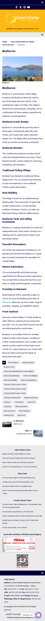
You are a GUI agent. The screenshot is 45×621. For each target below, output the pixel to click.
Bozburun (7, 402)
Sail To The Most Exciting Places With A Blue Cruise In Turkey (20, 492)
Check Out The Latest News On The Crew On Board (19, 466)
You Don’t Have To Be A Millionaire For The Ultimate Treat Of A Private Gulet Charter (21, 506)
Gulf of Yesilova (13, 362)
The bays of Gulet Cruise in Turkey (15, 384)
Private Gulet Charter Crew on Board (14, 527)
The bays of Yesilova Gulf (12, 397)
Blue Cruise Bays (24, 411)
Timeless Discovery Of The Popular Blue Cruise (18, 482)
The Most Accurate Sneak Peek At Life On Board (18, 458)
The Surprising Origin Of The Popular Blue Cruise (18, 477)
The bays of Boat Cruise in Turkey (15, 389)
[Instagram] (24, 7)
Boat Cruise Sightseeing (11, 375)
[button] (41, 2)
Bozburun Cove (9, 367)
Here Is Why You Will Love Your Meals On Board (18, 462)
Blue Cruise (21, 415)
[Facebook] (16, 7)
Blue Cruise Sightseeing (28, 380)
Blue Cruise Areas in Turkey (22, 42)
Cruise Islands (19, 402)
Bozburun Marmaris (30, 397)
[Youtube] (29, 7)
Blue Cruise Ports (9, 411)
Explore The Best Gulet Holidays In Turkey (16, 454)
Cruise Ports (31, 402)
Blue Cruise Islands (21, 406)
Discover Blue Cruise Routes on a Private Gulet (17, 511)
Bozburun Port (9, 415)
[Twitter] (20, 7)
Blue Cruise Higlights (10, 380)
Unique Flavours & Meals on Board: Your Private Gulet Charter (20, 521)
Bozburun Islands (28, 362)
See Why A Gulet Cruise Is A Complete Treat (17, 486)
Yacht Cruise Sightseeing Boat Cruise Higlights (18, 371)
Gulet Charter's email (17, 595)
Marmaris (6, 302)
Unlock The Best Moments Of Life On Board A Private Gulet (22, 516)
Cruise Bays (7, 406)
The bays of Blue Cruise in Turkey (15, 393)
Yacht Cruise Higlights (30, 375)
